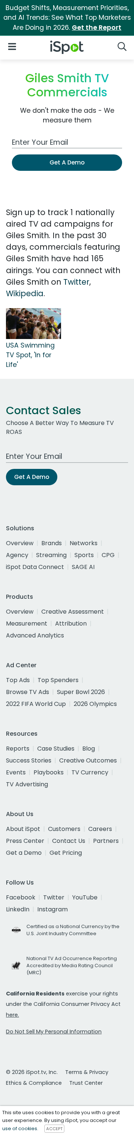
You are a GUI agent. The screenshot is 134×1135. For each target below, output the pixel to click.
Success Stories (28, 760)
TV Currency (89, 772)
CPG (108, 555)
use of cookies (19, 1128)
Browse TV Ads (27, 692)
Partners (106, 841)
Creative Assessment (72, 611)
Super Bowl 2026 (81, 692)
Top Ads (18, 680)
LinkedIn (17, 909)
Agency (17, 555)
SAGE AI (83, 567)
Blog (88, 748)
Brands (51, 543)
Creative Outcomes (88, 760)
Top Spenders (58, 680)
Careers (100, 829)
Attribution (71, 623)
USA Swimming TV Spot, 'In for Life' (30, 355)
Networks (84, 543)
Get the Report (96, 27)
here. (12, 1015)
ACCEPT (54, 1129)
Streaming (51, 555)
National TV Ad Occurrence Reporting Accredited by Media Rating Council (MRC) (71, 965)
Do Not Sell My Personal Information (54, 1031)
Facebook (20, 897)
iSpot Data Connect (35, 567)
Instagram (52, 909)
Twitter (76, 281)
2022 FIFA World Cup (36, 704)
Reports (17, 748)
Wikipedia (25, 293)
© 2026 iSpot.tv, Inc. (32, 1072)
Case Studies (55, 748)
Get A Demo (67, 162)
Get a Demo (24, 852)
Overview (20, 543)
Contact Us (68, 841)
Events (16, 772)
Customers (64, 829)
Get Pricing (66, 852)
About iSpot (23, 829)
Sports (84, 555)
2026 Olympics (95, 704)
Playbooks (49, 772)
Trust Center (86, 1083)
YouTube (85, 897)
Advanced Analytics (35, 635)
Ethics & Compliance (34, 1083)
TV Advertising (27, 784)
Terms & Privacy (86, 1072)
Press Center (25, 841)
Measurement (26, 623)
